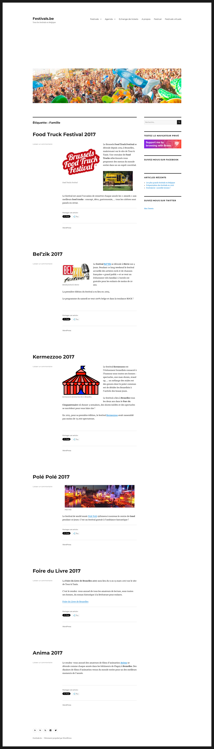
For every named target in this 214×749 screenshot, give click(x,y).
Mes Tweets (149, 209)
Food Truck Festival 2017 (64, 134)
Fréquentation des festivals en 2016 (160, 185)
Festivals (94, 19)
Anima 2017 (48, 653)
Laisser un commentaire (42, 144)
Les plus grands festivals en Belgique (160, 183)
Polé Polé (92, 516)
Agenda (109, 19)
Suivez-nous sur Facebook (161, 160)
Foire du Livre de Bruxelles (75, 601)
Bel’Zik (107, 264)
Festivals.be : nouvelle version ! (158, 188)
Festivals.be (43, 18)
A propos (146, 19)
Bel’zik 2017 (48, 254)
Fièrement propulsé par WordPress (58, 738)
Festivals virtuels (173, 19)
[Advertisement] (107, 48)
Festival (157, 19)
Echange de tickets (128, 19)
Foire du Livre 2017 (57, 571)
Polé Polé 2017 (51, 477)
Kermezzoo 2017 (53, 357)
